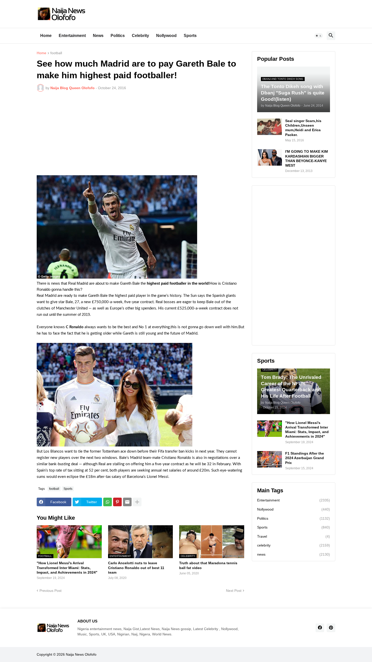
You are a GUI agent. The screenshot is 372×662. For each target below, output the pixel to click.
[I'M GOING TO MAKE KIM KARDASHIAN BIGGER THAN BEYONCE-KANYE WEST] (269, 157)
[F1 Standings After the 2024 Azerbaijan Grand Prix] (269, 459)
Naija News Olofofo (81, 654)
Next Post (233, 591)
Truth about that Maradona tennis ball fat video (208, 565)
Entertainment (72, 35)
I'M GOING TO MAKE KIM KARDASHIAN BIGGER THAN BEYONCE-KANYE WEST (306, 158)
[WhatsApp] (107, 502)
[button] (318, 35)
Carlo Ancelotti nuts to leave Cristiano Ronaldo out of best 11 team (136, 567)
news (293, 554)
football (56, 53)
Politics (118, 35)
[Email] (127, 502)
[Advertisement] (140, 133)
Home (46, 35)
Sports (190, 35)
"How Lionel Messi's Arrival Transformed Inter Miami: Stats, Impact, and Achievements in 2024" (67, 567)
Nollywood (166, 35)
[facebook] (320, 628)
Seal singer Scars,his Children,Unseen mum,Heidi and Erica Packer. (303, 128)
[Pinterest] (117, 502)
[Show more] (137, 502)
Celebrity (140, 35)
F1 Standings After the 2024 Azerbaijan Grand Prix (304, 457)
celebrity (293, 545)
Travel (293, 536)
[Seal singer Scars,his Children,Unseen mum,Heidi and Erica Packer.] (269, 127)
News (98, 35)
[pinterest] (331, 628)
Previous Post (50, 591)
